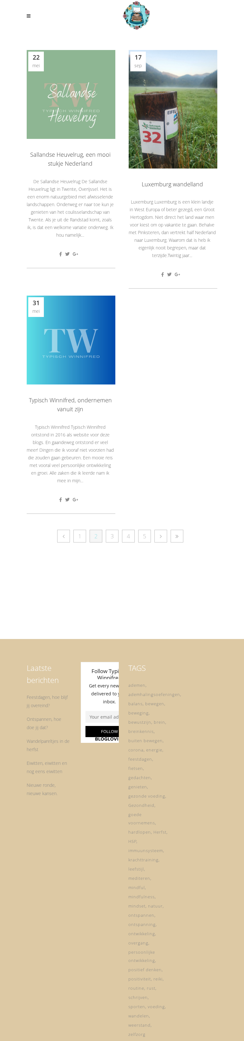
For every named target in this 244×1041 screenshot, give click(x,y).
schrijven (138, 997)
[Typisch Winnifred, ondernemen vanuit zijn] (71, 340)
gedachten (139, 777)
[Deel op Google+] (75, 254)
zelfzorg (137, 1034)
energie (154, 750)
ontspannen (141, 915)
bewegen (154, 704)
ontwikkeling (141, 934)
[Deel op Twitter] (67, 254)
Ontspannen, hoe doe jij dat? (44, 723)
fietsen (135, 768)
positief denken (145, 970)
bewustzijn (139, 722)
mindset (137, 906)
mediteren (139, 878)
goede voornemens (141, 819)
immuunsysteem (145, 850)
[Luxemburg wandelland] (173, 109)
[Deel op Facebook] (60, 254)
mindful (136, 887)
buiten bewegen (145, 740)
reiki (158, 979)
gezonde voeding (146, 796)
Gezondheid (141, 805)
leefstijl (136, 869)
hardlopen (139, 832)
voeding (156, 1006)
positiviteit (139, 979)
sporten (136, 1006)
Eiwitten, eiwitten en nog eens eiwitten (47, 767)
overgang (138, 943)
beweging (138, 713)
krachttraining (143, 860)
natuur (155, 906)
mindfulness (141, 897)
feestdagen (140, 759)
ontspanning (142, 924)
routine (136, 988)
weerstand (139, 1025)
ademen (137, 685)
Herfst (159, 832)
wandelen (138, 1016)
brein (159, 722)
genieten (137, 787)
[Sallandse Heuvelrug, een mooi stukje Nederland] (71, 94)
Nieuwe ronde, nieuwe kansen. (42, 789)
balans (135, 704)
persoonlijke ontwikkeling (141, 956)
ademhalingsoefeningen (154, 694)
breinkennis (141, 731)
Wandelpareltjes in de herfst (48, 745)
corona (136, 750)
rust (151, 988)
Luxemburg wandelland (172, 184)
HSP (132, 841)
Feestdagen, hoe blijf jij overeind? (47, 701)
